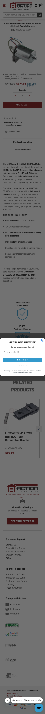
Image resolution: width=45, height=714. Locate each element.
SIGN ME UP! (22, 360)
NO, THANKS (22, 366)
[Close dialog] (43, 340)
